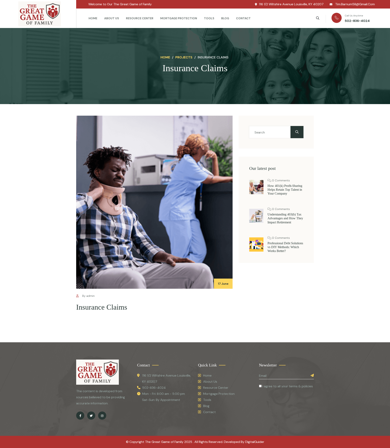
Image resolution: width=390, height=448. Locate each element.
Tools (209, 18)
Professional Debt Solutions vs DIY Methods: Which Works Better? (285, 247)
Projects (183, 57)
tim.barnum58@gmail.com (354, 4)
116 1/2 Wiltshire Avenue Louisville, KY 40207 (291, 4)
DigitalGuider (254, 442)
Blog (225, 18)
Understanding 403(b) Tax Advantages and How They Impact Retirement (285, 218)
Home (93, 18)
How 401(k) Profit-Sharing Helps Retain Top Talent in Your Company (285, 189)
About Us (111, 18)
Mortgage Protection (178, 18)
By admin (88, 296)
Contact (243, 18)
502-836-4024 (357, 21)
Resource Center (139, 18)
